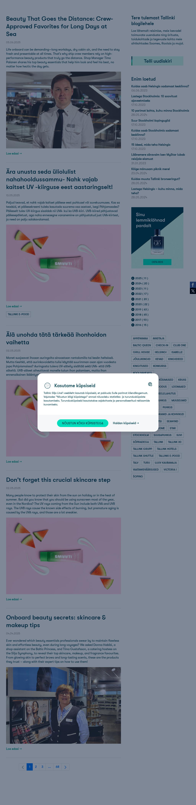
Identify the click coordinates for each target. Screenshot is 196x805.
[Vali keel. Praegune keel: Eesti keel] (150, 384)
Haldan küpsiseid (124, 423)
